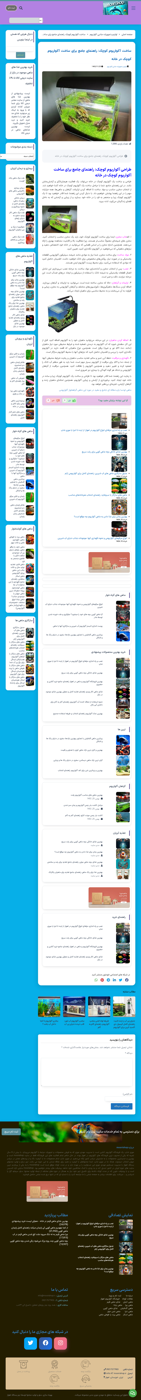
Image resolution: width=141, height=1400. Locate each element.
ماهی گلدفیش (126, 1308)
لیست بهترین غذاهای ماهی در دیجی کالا (20, 130)
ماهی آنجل (128, 1302)
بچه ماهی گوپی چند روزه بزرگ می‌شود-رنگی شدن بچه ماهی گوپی (39, 1241)
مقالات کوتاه (127, 1299)
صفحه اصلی (127, 34)
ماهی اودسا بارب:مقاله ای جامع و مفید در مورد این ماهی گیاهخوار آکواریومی (95, 390)
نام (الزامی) (127, 1094)
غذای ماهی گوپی (110, 1308)
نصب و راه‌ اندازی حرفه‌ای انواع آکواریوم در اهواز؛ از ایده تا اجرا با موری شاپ (94, 430)
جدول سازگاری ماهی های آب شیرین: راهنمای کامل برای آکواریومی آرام (96, 473)
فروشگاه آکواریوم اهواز (110, 1299)
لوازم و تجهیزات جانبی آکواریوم (103, 34)
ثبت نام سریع (11, 1132)
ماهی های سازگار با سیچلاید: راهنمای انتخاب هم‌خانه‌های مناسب (97, 495)
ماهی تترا (129, 1311)
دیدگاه (128, 1053)
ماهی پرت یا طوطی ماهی (109, 1314)
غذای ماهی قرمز (113, 1302)
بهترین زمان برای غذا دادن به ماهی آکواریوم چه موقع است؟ (100, 516)
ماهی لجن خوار (113, 1311)
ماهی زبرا (129, 1305)
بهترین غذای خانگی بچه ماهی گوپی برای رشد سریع (104, 452)
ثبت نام (11, 8)
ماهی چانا (118, 1305)
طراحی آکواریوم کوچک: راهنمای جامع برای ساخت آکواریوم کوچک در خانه (89, 156)
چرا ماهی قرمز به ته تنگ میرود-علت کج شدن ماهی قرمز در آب (40, 1234)
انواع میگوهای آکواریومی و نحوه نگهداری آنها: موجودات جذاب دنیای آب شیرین (92, 538)
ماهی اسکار (128, 1314)
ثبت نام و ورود (115, 1295)
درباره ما (129, 1295)
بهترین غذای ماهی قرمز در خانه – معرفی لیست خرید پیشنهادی (40, 1221)
